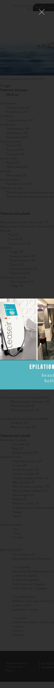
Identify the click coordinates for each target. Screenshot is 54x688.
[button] (41, 12)
